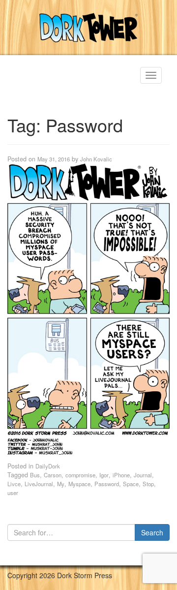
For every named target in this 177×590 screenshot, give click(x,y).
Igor (104, 475)
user (12, 493)
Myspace (79, 484)
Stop (148, 484)
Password (106, 484)
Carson (52, 475)
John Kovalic (96, 159)
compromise (80, 475)
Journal (143, 475)
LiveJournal (39, 484)
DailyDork (47, 466)
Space (131, 484)
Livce (14, 484)
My (60, 484)
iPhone (121, 475)
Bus (35, 475)
